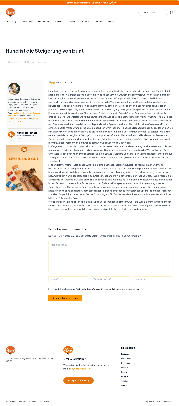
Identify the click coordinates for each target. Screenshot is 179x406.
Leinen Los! (23, 119)
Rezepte (85, 21)
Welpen (110, 21)
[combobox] (153, 12)
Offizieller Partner (27, 132)
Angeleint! (13, 119)
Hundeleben (43, 21)
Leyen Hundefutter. (80, 368)
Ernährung (11, 21)
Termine (98, 21)
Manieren (59, 21)
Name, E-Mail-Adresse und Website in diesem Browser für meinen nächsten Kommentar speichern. (96, 289)
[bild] (52, 82)
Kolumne (44, 62)
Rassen (72, 21)
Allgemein (36, 62)
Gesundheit (27, 21)
